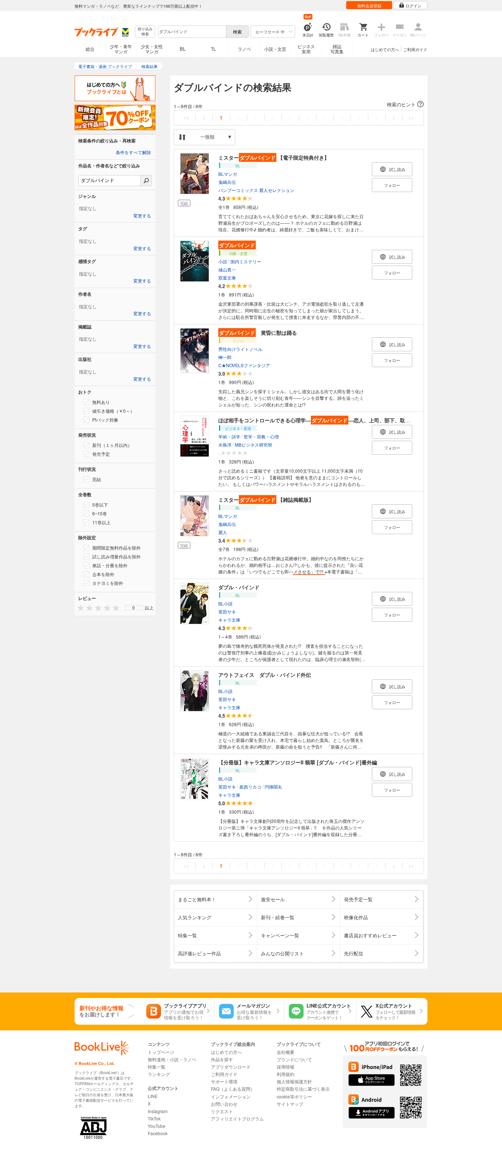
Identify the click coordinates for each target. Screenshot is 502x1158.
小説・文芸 (275, 49)
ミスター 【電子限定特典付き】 (273, 157)
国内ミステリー (245, 261)
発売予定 (101, 454)
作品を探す (222, 1059)
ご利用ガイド (415, 49)
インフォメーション (231, 1096)
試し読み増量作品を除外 (116, 556)
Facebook (158, 1133)
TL (213, 49)
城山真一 (227, 269)
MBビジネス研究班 (253, 444)
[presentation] (79, 607)
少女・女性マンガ (152, 48)
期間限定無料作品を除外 (116, 547)
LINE (153, 1096)
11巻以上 (101, 522)
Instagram (158, 1111)
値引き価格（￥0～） (113, 411)
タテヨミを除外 (107, 583)
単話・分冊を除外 (110, 565)
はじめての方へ (385, 49)
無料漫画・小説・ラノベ (172, 1059)
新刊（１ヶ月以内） (112, 445)
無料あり (101, 402)
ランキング (159, 1074)
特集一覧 (156, 1066)
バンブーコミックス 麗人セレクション (256, 190)
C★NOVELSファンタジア (244, 365)
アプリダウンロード (231, 1066)
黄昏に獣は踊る (258, 332)
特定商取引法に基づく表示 (303, 1089)
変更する (142, 216)
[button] (299, 104)
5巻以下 (100, 504)
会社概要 (285, 1052)
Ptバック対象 (105, 419)
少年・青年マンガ (121, 48)
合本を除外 (103, 574)
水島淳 (225, 444)
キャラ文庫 (229, 620)
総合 (90, 49)
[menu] (134, 607)
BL (183, 48)
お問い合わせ (224, 1104)
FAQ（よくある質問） (233, 1089)
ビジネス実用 (306, 48)
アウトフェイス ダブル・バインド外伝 (264, 674)
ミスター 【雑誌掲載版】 (266, 499)
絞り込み (145, 31)
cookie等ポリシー (294, 1096)
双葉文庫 (227, 277)
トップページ (161, 1052)
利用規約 (285, 1074)
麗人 (222, 532)
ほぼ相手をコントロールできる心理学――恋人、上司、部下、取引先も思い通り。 (332, 420)
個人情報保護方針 (294, 1081)
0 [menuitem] (133, 607)
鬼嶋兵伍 (227, 182)
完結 (96, 479)
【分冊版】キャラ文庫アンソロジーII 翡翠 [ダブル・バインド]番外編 (297, 762)
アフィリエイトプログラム (237, 1118)
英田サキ (227, 611)
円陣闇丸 (273, 787)
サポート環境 (224, 1081)
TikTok (154, 1118)
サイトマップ (290, 1104)
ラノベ (244, 49)
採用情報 (285, 1066)
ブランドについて (294, 1059)
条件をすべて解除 (133, 152)
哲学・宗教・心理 (261, 436)
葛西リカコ (250, 787)
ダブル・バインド (238, 587)
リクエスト (222, 1111)
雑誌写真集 (337, 48)
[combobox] (191, 32)
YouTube (156, 1126)
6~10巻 (99, 513)
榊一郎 (225, 357)
